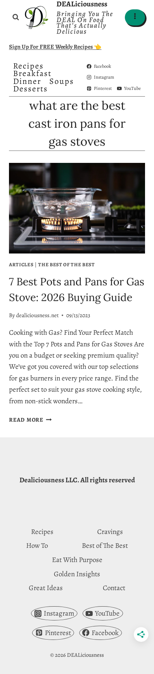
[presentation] (77, 208)
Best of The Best (105, 545)
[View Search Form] (15, 17)
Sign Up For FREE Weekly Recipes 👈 (55, 47)
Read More (30, 419)
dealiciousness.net (37, 315)
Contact (114, 588)
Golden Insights (77, 574)
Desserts (30, 88)
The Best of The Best (66, 264)
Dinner (27, 81)
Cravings (110, 532)
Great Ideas (46, 588)
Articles (21, 264)
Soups (61, 81)
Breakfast (32, 73)
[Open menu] (135, 17)
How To (37, 545)
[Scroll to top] (134, 661)
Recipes (28, 66)
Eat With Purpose (77, 560)
